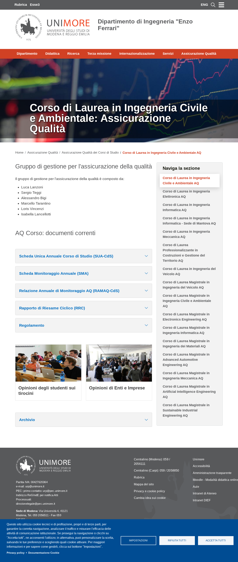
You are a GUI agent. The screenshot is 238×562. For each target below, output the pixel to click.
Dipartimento (27, 53)
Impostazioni (138, 540)
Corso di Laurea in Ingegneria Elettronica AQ (186, 194)
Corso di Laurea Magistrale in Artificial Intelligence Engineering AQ (189, 392)
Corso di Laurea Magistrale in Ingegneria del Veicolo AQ (186, 284)
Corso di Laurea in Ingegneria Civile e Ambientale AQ (186, 180)
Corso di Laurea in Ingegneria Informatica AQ (186, 207)
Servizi (168, 53)
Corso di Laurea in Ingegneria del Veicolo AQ (189, 271)
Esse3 (35, 5)
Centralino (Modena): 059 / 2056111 (152, 461)
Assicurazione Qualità (198, 53)
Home (19, 152)
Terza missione (99, 53)
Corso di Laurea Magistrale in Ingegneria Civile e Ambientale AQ (187, 301)
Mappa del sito (144, 484)
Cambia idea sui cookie (150, 497)
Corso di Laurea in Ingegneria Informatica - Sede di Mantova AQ (189, 220)
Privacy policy (16, 552)
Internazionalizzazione (137, 53)
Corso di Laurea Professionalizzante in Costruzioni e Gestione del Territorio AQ (184, 252)
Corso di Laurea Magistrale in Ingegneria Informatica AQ (186, 330)
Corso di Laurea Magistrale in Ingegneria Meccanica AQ (186, 375)
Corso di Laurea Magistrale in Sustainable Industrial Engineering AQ (186, 410)
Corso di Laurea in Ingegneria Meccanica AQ (186, 234)
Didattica (52, 53)
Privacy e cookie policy (149, 491)
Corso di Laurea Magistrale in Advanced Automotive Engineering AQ (186, 360)
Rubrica (21, 5)
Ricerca (73, 53)
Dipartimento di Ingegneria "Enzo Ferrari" (145, 24)
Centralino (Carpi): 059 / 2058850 (156, 470)
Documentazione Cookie (43, 552)
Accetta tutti (216, 540)
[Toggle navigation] (221, 4)
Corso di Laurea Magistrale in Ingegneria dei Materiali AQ (186, 343)
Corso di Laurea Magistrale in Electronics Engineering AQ (186, 316)
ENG (204, 5)
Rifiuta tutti (177, 540)
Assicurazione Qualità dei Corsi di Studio (90, 152)
